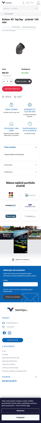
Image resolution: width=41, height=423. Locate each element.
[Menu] (38, 2)
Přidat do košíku (21, 81)
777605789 (10, 327)
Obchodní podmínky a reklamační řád (14, 371)
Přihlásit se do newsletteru (12, 297)
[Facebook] (4, 332)
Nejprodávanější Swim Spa (10, 358)
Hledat (36, 8)
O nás (4, 351)
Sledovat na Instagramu (22, 259)
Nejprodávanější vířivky (9, 361)
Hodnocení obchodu (8, 364)
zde (28, 406)
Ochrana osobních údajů (10, 368)
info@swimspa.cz (12, 323)
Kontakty (5, 354)
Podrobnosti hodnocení (28, 27)
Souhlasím (20, 417)
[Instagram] (9, 332)
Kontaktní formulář (12, 340)
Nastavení (20, 411)
